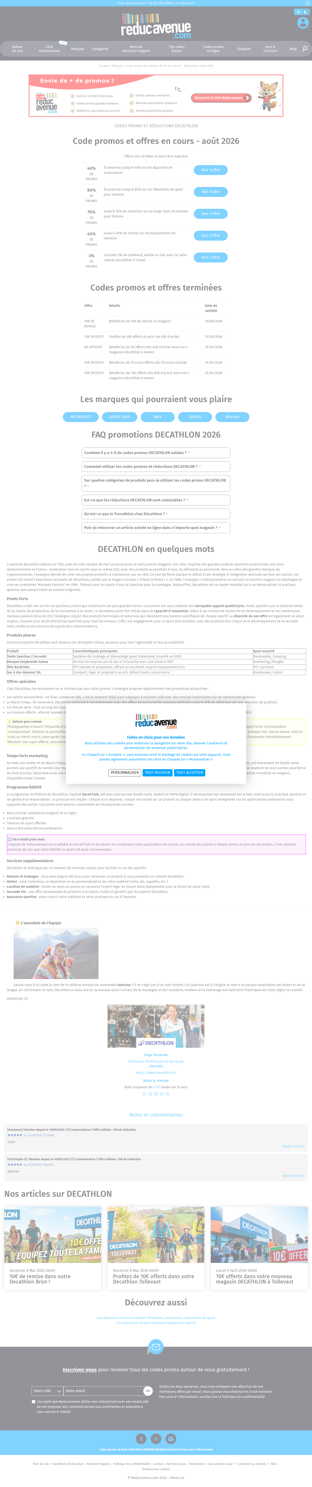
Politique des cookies (171, 781)
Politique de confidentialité (144, 781)
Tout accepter (189, 772)
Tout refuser (157, 772)
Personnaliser (125, 772)
